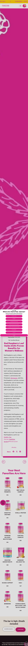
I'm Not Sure (14, 332)
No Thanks (14, 335)
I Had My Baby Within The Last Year (14, 321)
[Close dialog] (0, 309)
